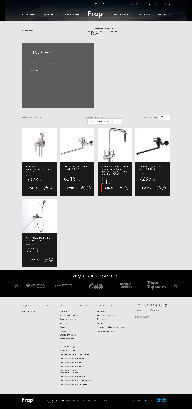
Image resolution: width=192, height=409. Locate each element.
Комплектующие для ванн (71, 362)
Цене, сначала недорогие (101, 121)
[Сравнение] (146, 3)
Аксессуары (64, 323)
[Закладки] (155, 3)
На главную (30, 30)
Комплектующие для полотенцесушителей (69, 371)
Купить (33, 188)
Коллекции (29, 14)
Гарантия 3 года (29, 311)
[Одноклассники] (147, 322)
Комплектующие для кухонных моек (75, 380)
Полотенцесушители (68, 315)
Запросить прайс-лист (107, 315)
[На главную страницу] (96, 14)
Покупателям (121, 14)
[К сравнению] (46, 188)
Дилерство (143, 14)
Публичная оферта (105, 331)
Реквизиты (101, 311)
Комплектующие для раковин (72, 358)
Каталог (49, 14)
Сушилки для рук (67, 346)
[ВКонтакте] (152, 322)
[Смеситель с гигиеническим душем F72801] (39, 145)
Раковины (63, 327)
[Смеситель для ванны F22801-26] (152, 145)
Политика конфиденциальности (111, 327)
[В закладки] (51, 188)
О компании (72, 14)
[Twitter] (142, 322)
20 (162, 117)
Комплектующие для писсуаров (73, 366)
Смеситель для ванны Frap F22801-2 (76, 167)
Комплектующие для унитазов (73, 384)
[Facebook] (137, 322)
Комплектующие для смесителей (74, 354)
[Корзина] (165, 3)
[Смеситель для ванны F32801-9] (39, 216)
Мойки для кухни (67, 350)
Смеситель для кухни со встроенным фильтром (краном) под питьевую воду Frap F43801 (114, 170)
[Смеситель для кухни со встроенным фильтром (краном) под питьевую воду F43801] (115, 145)
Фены (61, 343)
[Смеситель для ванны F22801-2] (77, 145)
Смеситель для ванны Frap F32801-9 (38, 239)
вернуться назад (104, 28)
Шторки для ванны (67, 335)
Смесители (34, 70)
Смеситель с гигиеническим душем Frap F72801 (39, 169)
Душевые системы (67, 319)
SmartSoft (149, 400)
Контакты (164, 14)
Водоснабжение (66, 339)
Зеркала (63, 331)
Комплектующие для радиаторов (74, 376)
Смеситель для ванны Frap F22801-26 (151, 167)
